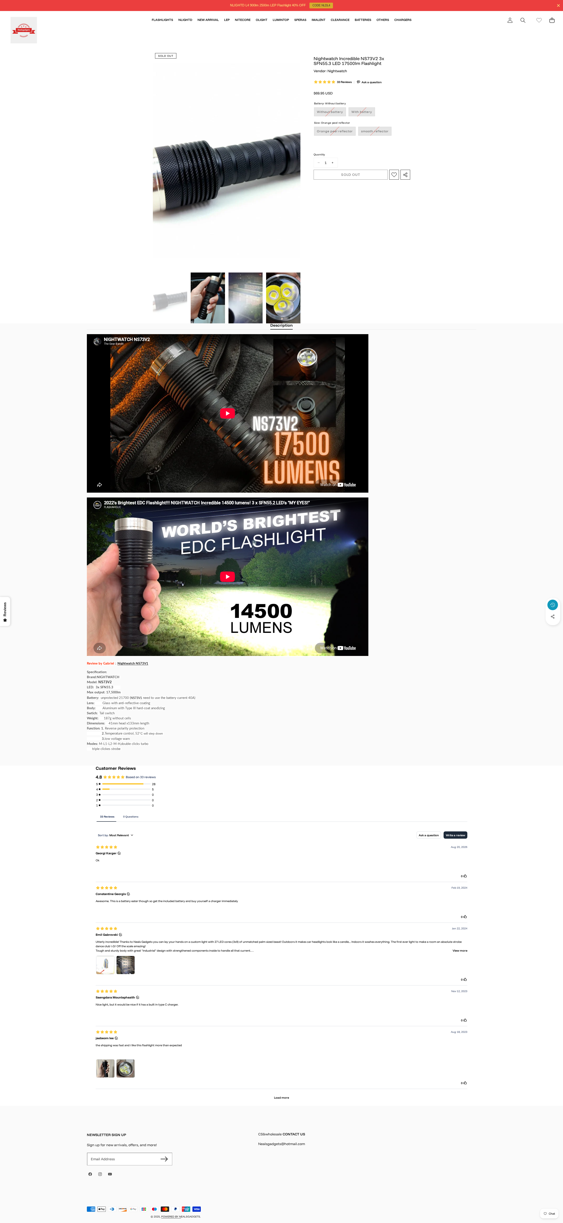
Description (281, 325)
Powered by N (171, 1216)
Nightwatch (337, 71)
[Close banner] (558, 5)
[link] (539, 20)
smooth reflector (376, 132)
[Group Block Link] (367, 1141)
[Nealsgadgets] (24, 30)
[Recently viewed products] (552, 605)
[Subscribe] (164, 1159)
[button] (523, 20)
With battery (363, 113)
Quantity (319, 154)
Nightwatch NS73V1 (132, 663)
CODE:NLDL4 (321, 5)
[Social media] (552, 616)
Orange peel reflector (336, 132)
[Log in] (510, 20)
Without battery (331, 113)
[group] (170, 298)
